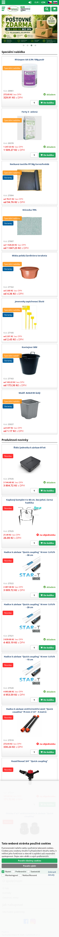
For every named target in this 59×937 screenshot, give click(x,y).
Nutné (8, 871)
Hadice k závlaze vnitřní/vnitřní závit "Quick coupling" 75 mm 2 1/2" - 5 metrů (29, 710)
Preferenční (20, 871)
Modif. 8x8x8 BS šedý (29, 392)
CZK (43, 2)
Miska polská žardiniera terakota (29, 255)
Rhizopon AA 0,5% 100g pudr (29, 59)
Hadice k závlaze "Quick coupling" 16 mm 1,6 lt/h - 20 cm (29, 606)
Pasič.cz (13, 9)
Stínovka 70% (29, 209)
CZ (49, 2)
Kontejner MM (29, 347)
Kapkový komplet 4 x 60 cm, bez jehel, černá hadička (29, 501)
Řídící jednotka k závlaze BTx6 (29, 447)
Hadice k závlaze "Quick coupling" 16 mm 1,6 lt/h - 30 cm (29, 554)
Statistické (35, 871)
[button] (24, 45)
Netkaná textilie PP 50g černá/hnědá (29, 164)
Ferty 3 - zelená (30, 111)
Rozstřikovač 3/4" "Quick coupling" (29, 761)
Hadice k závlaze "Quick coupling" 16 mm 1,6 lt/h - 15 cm (29, 658)
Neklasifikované (29, 875)
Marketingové (11, 875)
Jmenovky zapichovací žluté (29, 301)
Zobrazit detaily (52, 873)
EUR (37, 2)
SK (54, 2)
